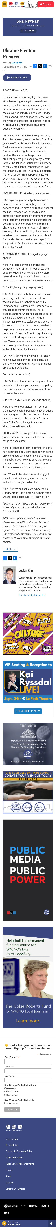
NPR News (10, 549)
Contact (9, 1183)
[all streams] (52, 1223)
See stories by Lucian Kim (32, 595)
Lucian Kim (17, 62)
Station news (12, 1103)
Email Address (11, 1057)
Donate (47, 4)
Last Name (9, 1076)
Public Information (14, 1158)
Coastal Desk (12, 1095)
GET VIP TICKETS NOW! (28, 711)
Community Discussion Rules (19, 1151)
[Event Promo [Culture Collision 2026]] (28, 634)
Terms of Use (12, 1145)
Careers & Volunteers (15, 1189)
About (8, 1176)
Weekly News (12, 1092)
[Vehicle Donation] (28, 792)
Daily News (11, 1088)
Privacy (9, 1170)
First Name (9, 1067)
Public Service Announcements (20, 1164)
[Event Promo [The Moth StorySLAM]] (28, 744)
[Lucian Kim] (9, 575)
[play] (4, 1223)
